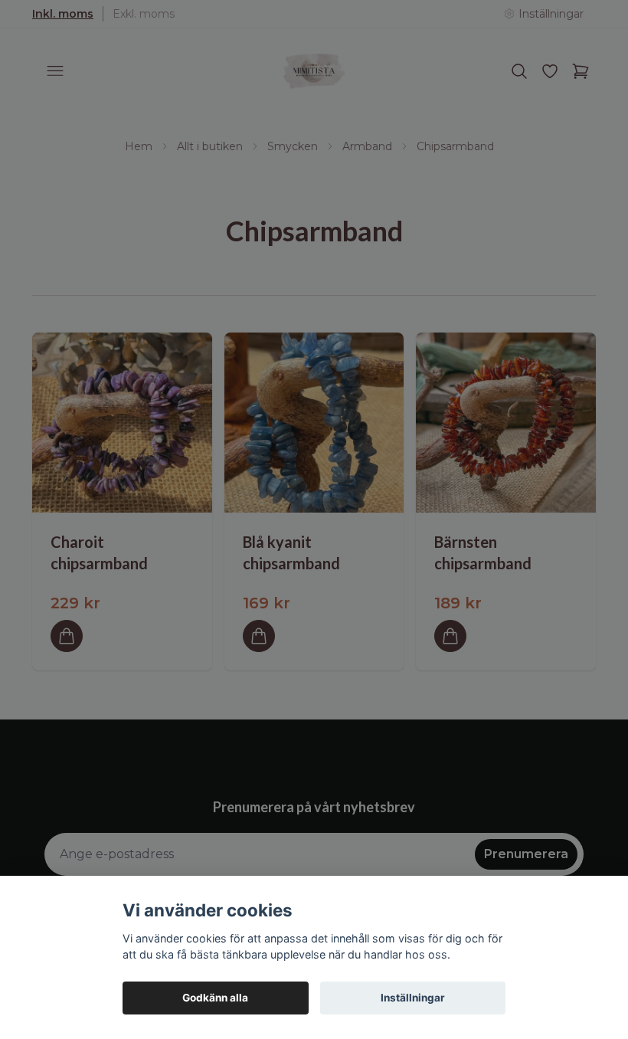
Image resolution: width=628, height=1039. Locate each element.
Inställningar (413, 997)
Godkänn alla (215, 997)
